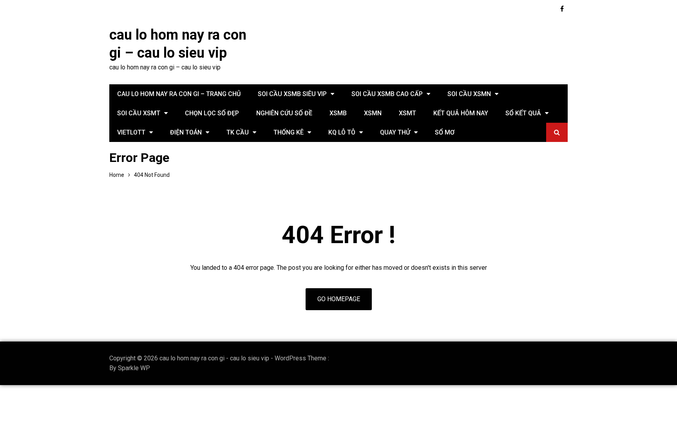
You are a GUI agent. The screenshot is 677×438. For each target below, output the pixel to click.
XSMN (373, 113)
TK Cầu (237, 132)
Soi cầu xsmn (469, 94)
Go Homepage (338, 299)
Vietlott (131, 132)
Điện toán (186, 132)
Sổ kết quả (523, 113)
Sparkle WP (134, 368)
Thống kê (288, 132)
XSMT (407, 113)
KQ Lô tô (341, 132)
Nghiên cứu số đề (284, 113)
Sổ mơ (444, 132)
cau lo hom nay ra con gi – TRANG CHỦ (179, 94)
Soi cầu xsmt (138, 113)
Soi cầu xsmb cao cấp (387, 94)
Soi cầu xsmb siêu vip (292, 94)
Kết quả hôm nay (460, 113)
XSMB (338, 113)
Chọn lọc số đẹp (212, 113)
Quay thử (395, 132)
